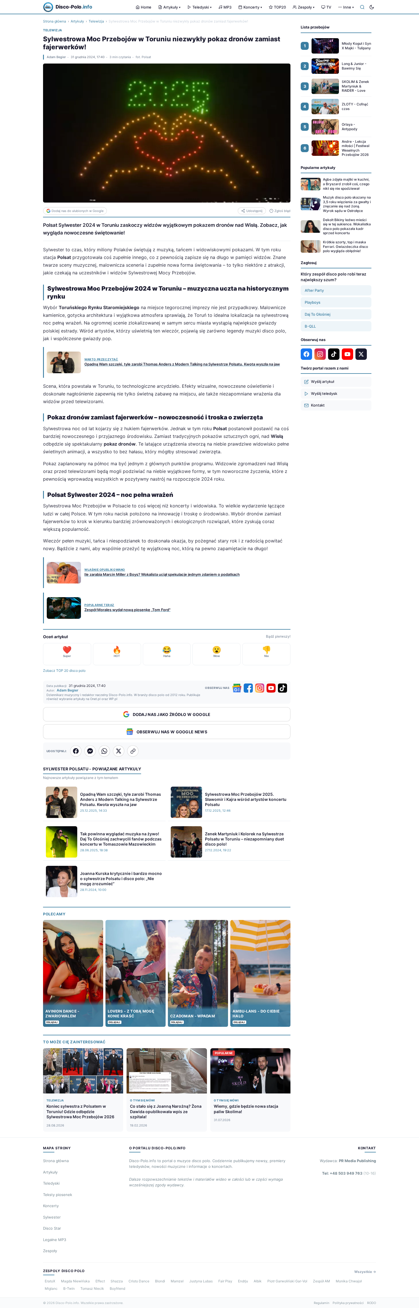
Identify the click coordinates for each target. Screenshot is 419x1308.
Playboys (312, 302)
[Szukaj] (362, 7)
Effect (100, 1281)
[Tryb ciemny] (371, 7)
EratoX (50, 1281)
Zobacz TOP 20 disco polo (64, 670)
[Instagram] (259, 688)
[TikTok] (282, 688)
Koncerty (252, 7)
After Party (314, 290)
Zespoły (306, 7)
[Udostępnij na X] (118, 751)
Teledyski (201, 7)
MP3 (227, 7)
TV (328, 7)
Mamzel (177, 1281)
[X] (361, 354)
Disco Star (52, 1228)
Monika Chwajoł (349, 1281)
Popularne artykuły (318, 167)
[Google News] (236, 688)
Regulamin (321, 1303)
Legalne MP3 (54, 1239)
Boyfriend (117, 1288)
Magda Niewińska (75, 1281)
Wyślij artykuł (322, 381)
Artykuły (171, 7)
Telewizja (96, 21)
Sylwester (52, 1217)
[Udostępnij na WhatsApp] (104, 751)
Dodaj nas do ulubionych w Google (77, 211)
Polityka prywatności (348, 1303)
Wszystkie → (365, 1272)
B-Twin (69, 1288)
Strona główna (54, 21)
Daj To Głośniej (317, 314)
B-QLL (310, 326)
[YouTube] (271, 688)
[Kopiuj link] (133, 751)
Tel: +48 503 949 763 (349, 1173)
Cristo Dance (139, 1281)
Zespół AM (321, 1281)
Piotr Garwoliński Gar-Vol (287, 1281)
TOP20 (280, 7)
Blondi (160, 1281)
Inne (348, 7)
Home (146, 7)
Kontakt (318, 405)
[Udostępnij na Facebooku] (76, 751)
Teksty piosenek (57, 1194)
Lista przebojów (315, 27)
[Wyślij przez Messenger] (90, 751)
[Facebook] (248, 688)
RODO (371, 1303)
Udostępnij (254, 211)
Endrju (243, 1281)
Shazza (117, 1281)
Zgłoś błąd (282, 211)
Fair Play (225, 1281)
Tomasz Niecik (92, 1288)
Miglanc (51, 1288)
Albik (258, 1281)
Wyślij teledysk (324, 393)
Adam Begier (56, 57)
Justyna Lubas (201, 1281)
